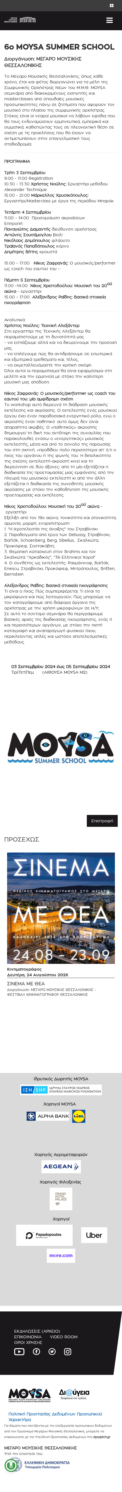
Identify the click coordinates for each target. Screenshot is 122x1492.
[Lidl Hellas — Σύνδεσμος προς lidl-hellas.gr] (70, 1114)
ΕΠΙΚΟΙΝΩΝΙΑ (27, 1337)
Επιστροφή (102, 821)
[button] (11, 1465)
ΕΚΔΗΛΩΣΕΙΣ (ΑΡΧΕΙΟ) (37, 1331)
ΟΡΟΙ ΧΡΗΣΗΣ (28, 1342)
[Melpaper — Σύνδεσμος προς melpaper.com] (95, 1114)
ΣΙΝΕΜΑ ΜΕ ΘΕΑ (26, 983)
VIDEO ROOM (63, 1337)
